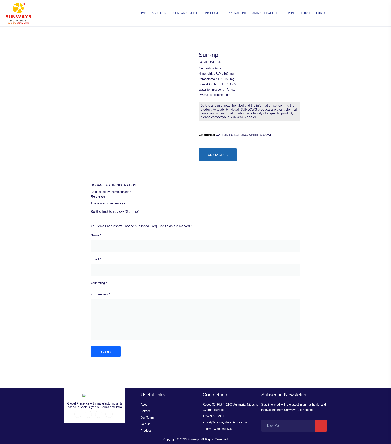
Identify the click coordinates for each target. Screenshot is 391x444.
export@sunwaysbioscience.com (225, 422)
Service (146, 411)
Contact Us (218, 155)
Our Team (147, 417)
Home (142, 13)
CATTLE (221, 134)
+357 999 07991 (213, 416)
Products (212, 13)
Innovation (236, 13)
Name (96, 235)
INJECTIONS (238, 134)
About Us (159, 13)
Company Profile (186, 13)
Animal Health (264, 13)
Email (96, 259)
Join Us (321, 13)
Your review (100, 294)
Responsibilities (296, 13)
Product (146, 430)
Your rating (99, 283)
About (144, 404)
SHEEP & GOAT (260, 134)
